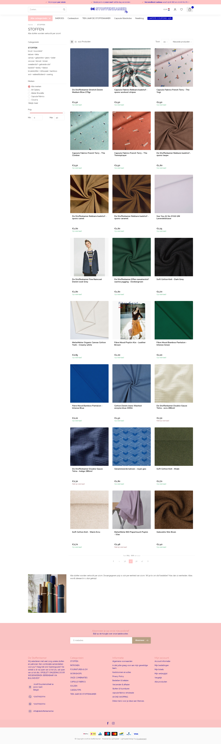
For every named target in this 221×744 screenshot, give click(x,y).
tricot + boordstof (35, 51)
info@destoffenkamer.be (43, 711)
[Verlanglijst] (181, 9)
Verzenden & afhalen (121, 685)
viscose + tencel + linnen (38, 61)
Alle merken (36, 86)
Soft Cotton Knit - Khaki (168, 469)
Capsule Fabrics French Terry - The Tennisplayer (130, 154)
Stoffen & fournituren (120, 689)
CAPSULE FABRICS (78, 682)
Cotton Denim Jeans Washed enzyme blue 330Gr (128, 407)
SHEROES (59, 18)
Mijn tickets (159, 669)
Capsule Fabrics (37, 96)
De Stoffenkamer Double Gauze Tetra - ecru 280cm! (172, 407)
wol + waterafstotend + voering (40, 75)
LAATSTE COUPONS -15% (160, 18)
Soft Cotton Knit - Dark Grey (170, 279)
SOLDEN (73, 686)
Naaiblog (139, 18)
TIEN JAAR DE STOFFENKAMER (96, 18)
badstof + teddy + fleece (38, 68)
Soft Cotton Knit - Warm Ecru (86, 532)
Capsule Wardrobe (123, 18)
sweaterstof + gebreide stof (39, 65)
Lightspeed (115, 739)
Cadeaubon (73, 18)
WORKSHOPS (76, 674)
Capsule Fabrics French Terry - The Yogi (173, 91)
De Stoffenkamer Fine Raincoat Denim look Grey (87, 280)
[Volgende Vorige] (148, 561)
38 (136, 561)
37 (131, 561)
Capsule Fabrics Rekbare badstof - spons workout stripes (130, 91)
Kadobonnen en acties (121, 672)
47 (142, 561)
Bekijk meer (33, 103)
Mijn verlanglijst (161, 674)
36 (125, 561)
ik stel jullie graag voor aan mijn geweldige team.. (130, 666)
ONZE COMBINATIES (78, 678)
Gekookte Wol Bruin (166, 532)
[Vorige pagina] (113, 561)
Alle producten (161, 682)
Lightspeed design (127, 739)
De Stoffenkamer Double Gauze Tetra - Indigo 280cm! (87, 470)
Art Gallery (35, 90)
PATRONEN (74, 665)
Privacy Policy (118, 676)
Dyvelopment (141, 739)
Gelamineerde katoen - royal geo (130, 469)
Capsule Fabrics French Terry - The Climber (88, 154)
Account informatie (162, 661)
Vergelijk (158, 678)
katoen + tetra (33, 55)
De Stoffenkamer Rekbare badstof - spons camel (89, 217)
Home (30, 25)
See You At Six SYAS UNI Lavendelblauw (168, 217)
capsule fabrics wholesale (123, 693)
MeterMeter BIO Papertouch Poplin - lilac (131, 533)
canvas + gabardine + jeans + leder (42, 58)
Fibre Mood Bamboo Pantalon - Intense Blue (87, 407)
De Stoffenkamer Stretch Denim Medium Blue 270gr (87, 91)
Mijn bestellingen (162, 665)
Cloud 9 (34, 100)
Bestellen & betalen (120, 680)
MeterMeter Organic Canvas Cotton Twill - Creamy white (89, 343)
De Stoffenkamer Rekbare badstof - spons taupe (174, 154)
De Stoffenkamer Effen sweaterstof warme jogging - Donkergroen (131, 280)
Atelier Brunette (37, 93)
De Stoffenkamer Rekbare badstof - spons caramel (131, 217)
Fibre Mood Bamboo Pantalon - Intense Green (172, 343)
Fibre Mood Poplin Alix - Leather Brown (130, 343)
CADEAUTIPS (75, 690)
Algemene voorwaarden (122, 661)
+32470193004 (39, 696)
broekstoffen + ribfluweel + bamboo (42, 71)
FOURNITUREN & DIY (79, 669)
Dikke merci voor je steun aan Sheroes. (128, 701)
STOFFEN (41, 25)
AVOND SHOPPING (120, 697)
